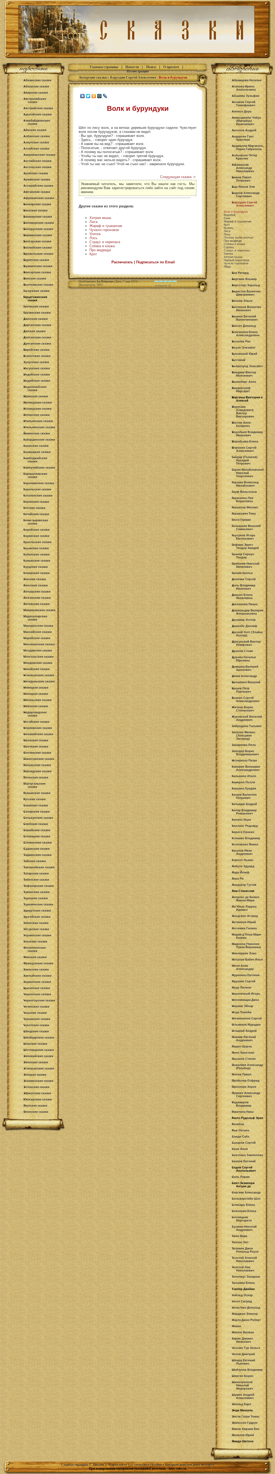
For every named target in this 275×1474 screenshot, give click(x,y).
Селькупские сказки (38, 817)
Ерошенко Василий (246, 682)
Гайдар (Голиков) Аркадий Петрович (245, 460)
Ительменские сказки (39, 427)
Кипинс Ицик (241, 819)
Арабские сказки (35, 173)
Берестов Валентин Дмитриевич (246, 293)
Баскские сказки (35, 210)
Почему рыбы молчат (239, 237)
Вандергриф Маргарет (241, 389)
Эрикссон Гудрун (245, 1422)
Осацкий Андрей (244, 1030)
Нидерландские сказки (35, 714)
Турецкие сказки (35, 898)
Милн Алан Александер (243, 967)
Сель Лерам (240, 1176)
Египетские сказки (36, 355)
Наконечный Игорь (246, 993)
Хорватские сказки (37, 981)
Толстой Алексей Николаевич (244, 1259)
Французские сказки (38, 963)
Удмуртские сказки (37, 910)
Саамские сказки (35, 805)
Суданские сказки (36, 848)
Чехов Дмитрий (243, 1354)
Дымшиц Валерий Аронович (245, 668)
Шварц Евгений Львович (243, 1362)
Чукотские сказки (36, 1025)
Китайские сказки (36, 514)
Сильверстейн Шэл (246, 1198)
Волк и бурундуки (236, 211)
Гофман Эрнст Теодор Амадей (245, 546)
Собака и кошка (102, 246)
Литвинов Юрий (244, 922)
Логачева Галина (244, 928)
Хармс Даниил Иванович (242, 1340)
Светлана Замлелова (247, 1155)
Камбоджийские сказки (35, 459)
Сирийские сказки (36, 830)
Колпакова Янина (245, 844)
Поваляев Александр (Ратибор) (247, 1066)
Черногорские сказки (39, 1000)
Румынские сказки (36, 793)
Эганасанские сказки (38, 1068)
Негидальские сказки (39, 681)
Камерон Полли (243, 782)
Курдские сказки (35, 566)
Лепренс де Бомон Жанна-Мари (245, 898)
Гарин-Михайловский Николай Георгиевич (248, 473)
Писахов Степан (244, 1058)
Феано (236, 1326)
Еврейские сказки (36, 349)
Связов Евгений (244, 1161)
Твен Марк (239, 1236)
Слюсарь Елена (243, 1204)
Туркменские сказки (38, 904)
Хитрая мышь (100, 218)
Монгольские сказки (38, 656)
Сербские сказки (35, 823)
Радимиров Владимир (241, 1104)
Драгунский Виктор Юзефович (246, 643)
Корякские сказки (36, 535)
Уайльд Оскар (242, 1295)
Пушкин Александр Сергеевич (246, 1094)
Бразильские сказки (38, 253)
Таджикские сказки (37, 854)
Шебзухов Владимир (247, 1369)
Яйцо (227, 266)
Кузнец (228, 227)
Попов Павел (241, 1074)
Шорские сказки (35, 1043)
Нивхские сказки (35, 706)
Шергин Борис (243, 1375)
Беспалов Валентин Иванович (246, 308)
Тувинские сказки (36, 892)
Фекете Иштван (243, 1332)
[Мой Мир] (99, 96)
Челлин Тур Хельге (246, 1347)
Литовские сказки (36, 603)
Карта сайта (118, 1464)
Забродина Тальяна (246, 726)
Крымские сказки (36, 548)
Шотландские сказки (38, 1049)
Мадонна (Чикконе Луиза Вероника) (246, 945)
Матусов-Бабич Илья (247, 959)
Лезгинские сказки (37, 597)
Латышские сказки (36, 591)
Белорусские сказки (38, 229)
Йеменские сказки (36, 433)
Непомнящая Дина (245, 999)
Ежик (227, 218)
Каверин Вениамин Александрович (246, 768)
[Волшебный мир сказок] (137, 58)
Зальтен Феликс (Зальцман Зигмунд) (243, 735)
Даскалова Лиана (245, 604)
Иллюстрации (138, 71)
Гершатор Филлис (245, 507)
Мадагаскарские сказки (35, 618)
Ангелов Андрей (244, 130)
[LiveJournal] (105, 96)
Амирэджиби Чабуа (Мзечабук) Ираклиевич (246, 121)
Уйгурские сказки (36, 929)
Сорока (229, 247)
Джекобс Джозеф (244, 626)
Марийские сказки (36, 638)
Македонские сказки (38, 625)
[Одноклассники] (94, 96)
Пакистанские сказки (38, 758)
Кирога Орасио (243, 832)
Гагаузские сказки (36, 290)
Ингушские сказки (36, 368)
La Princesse (105, 281)
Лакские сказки (34, 579)
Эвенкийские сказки (38, 1056)
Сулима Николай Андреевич (244, 1228)
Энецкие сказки (34, 1074)
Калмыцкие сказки (37, 451)
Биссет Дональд (244, 325)
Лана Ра (237, 878)
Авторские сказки (93, 77)
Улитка (94, 234)
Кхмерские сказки (36, 573)
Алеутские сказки (36, 142)
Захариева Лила (244, 744)
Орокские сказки (35, 740)
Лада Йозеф (240, 872)
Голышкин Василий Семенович (246, 527)
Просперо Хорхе (244, 1086)
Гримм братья (242, 573)
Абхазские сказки (36, 86)
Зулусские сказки (36, 362)
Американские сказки (39, 154)
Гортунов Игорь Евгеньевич (243, 537)
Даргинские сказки (37, 325)
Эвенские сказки (35, 1062)
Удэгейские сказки (36, 916)
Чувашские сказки (36, 1019)
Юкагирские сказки (37, 1099)
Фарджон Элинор (245, 1313)
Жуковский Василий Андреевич (247, 718)
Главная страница (104, 67)
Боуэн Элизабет (243, 347)
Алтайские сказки (36, 148)
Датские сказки (34, 331)
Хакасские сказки (36, 969)
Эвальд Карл (241, 1404)
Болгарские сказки (37, 241)
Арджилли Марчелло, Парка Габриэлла (248, 147)
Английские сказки (37, 160)
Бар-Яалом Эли (243, 186)
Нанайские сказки (36, 669)
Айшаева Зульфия (245, 95)
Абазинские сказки (37, 80)
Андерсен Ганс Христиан (243, 138)
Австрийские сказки (38, 108)
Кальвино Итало (244, 776)
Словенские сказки (37, 842)
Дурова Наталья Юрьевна (244, 658)
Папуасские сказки (37, 765)
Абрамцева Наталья (246, 80)
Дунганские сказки (37, 343)
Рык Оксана (240, 1130)
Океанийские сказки (38, 734)
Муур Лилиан (241, 987)
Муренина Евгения (245, 975)
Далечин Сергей (244, 579)
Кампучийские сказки (39, 467)
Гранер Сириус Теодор (243, 555)
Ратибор (238, 1124)
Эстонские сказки (36, 1087)
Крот (93, 254)
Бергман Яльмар (244, 279)
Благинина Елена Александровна (245, 333)
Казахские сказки (36, 445)
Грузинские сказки (37, 312)
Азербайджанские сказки (36, 122)
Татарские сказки (36, 873)
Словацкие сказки (36, 836)
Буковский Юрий (244, 353)
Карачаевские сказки (38, 483)
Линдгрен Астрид (245, 915)
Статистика (140, 1464)
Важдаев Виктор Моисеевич (244, 374)
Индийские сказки (36, 380)
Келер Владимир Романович (244, 812)
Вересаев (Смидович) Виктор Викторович (243, 411)
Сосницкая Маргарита (242, 1219)
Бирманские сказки (37, 235)
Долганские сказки (37, 337)
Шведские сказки (36, 1031)
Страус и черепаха (104, 242)
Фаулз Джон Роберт (246, 1319)
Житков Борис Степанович (243, 709)
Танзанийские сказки (39, 867)
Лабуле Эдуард (243, 866)
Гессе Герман (241, 519)
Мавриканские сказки (39, 610)
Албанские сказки (36, 136)
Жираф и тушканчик (105, 226)
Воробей (229, 215)
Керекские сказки (36, 501)
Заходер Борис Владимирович (245, 752)
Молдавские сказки (37, 650)
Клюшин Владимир (246, 838)
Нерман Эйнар (242, 1006)
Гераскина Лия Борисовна (242, 499)
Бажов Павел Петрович (241, 179)
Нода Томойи (241, 1012)
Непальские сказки (37, 699)
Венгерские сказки (37, 272)
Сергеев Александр (246, 1192)
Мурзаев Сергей (243, 981)
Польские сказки (35, 777)
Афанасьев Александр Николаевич (243, 168)
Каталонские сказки (38, 495)
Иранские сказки (35, 396)
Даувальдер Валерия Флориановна (247, 612)
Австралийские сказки (34, 100)
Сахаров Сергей (244, 1142)
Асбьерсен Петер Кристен (244, 157)
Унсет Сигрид (242, 1301)
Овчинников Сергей (247, 1018)
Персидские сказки (37, 771)
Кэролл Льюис (243, 860)
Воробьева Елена (245, 441)
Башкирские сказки (37, 216)
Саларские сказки (36, 811)
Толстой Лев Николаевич (243, 1269)
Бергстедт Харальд (246, 285)
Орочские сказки (35, 746)
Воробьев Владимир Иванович (247, 433)
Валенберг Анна (244, 381)
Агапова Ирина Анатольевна (244, 88)
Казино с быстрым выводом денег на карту (182, 1464)
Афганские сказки (36, 191)
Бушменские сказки (37, 266)
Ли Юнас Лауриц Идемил (244, 908)
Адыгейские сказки (37, 114)
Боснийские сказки (37, 247)
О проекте (171, 67)
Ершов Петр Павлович (241, 690)
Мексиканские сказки (39, 644)
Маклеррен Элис (244, 953)
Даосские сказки (35, 318)
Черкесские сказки (37, 994)
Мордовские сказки (37, 662)
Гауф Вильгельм (244, 491)
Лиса (93, 222)
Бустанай (238, 360)
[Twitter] (88, 96)
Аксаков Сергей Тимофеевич (243, 103)
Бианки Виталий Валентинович (245, 318)
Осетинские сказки (37, 752)
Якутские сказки (35, 1105)
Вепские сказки (34, 278)
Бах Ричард (240, 272)
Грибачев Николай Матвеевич (245, 565)
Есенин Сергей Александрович (245, 699)
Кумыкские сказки (36, 560)
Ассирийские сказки (38, 185)
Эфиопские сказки (37, 1093)
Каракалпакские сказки (35, 475)
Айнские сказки (34, 130)
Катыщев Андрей (244, 804)
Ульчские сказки (35, 941)
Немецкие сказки (35, 687)
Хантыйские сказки (37, 975)
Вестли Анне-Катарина (242, 424)
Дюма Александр (244, 676)
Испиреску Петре (244, 760)
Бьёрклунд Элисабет (247, 366)
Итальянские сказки (38, 421)
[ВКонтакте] (82, 96)
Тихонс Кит (240, 1242)
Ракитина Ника (243, 1111)
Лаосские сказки (35, 585)
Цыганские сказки (36, 988)
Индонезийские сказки (34, 388)
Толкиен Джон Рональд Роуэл (245, 1250)
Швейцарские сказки (38, 1037)
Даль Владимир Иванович (243, 587)
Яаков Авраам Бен (245, 1428)
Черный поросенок (236, 260)
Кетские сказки (34, 507)
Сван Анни (240, 1148)
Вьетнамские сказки (38, 284)
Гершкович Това (244, 513)
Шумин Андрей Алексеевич (243, 1396)
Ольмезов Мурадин (246, 1024)
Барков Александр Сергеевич (246, 194)
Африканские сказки (38, 198)
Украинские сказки (37, 935)
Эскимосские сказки (38, 1080)
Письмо (98, 1464)
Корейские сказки (36, 529)
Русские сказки (34, 799)
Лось (93, 238)
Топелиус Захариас (246, 1276)
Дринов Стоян (242, 651)
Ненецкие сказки (35, 693)
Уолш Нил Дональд (246, 1307)
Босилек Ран (241, 341)
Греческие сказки (36, 306)
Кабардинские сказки (39, 439)
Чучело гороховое (104, 230)
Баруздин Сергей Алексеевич (133, 77)
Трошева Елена (243, 1282)
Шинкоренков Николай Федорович (242, 1385)
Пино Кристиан (243, 1052)
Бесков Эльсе (242, 300)
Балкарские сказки (37, 204)
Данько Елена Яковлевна (242, 596)
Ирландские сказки (37, 402)
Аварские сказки (35, 92)
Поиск (151, 67)
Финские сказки (35, 957)
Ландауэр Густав (244, 884)
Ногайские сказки (36, 721)
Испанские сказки (36, 414)
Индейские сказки (36, 374)
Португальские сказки (34, 785)
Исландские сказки (37, 408)
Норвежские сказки (37, 727)
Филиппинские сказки (34, 949)
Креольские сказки (37, 542)
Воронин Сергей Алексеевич (244, 449)
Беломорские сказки (38, 222)
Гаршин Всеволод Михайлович (245, 484)
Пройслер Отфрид (245, 1080)
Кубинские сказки (36, 554)
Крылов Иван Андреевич (242, 852)
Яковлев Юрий (243, 1435)
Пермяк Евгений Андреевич (244, 1038)
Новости (132, 67)
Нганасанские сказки (38, 675)
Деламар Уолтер (244, 619)
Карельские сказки (37, 489)
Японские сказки (35, 1111)
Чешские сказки (35, 1012)
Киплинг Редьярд (245, 825)
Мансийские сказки (37, 631)
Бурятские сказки (36, 259)
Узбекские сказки (36, 922)
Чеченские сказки (36, 1006)
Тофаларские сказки (38, 885)
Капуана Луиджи (244, 788)
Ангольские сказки (37, 167)
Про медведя (100, 250)
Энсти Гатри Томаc (245, 1416)
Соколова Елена (244, 1211)
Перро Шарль (242, 1046)
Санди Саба (240, 1136)
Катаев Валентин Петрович (244, 796)
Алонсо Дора (241, 111)
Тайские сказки (34, 861)
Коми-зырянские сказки (35, 522)
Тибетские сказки (36, 879)
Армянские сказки (36, 179)
